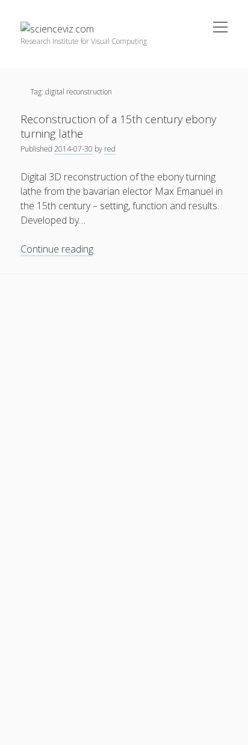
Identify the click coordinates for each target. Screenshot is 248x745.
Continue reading (56, 249)
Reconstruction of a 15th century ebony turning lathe (118, 126)
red (110, 149)
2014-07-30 (73, 149)
